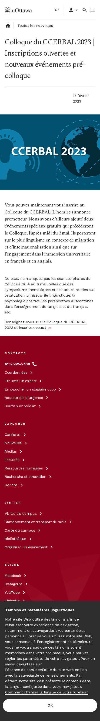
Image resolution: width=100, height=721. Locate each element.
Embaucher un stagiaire (30, 389)
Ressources (24, 397)
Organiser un (26, 547)
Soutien (20, 406)
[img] (18, 10)
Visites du (21, 513)
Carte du (20, 530)
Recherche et (25, 476)
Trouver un (20, 381)
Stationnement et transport (36, 522)
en (57, 9)
